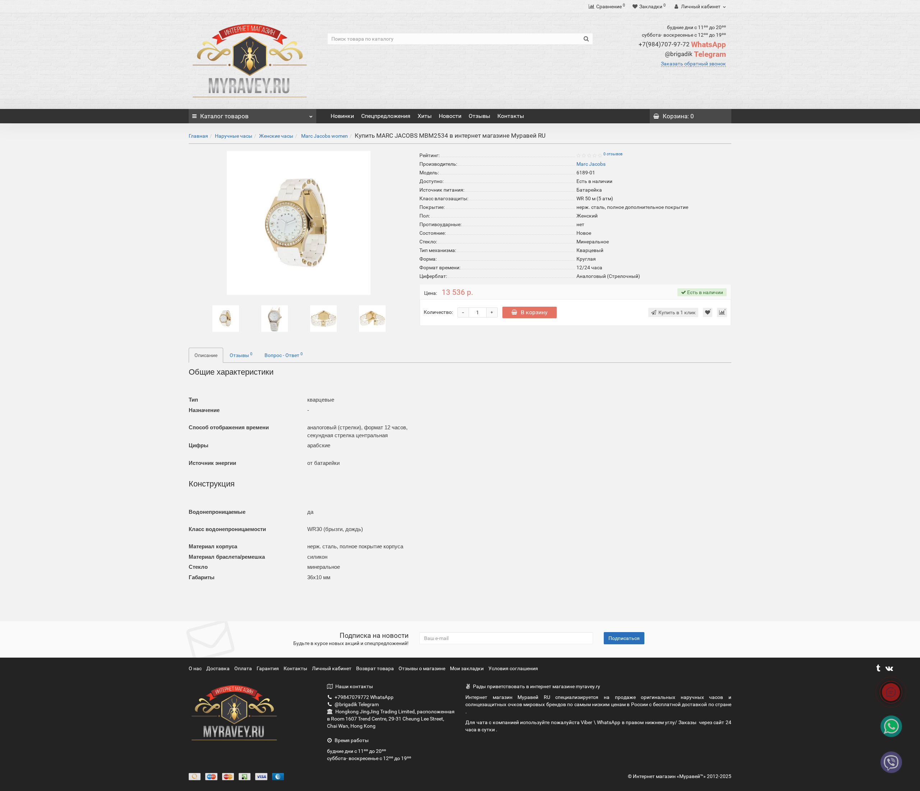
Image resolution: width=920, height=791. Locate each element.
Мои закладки (467, 668)
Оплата (243, 668)
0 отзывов (612, 154)
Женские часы (276, 136)
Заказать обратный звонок (693, 64)
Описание (205, 355)
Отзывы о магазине (422, 668)
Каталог (224, 116)
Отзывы (479, 116)
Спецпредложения (385, 116)
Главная (198, 136)
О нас (196, 668)
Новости (450, 116)
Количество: (438, 312)
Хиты (425, 116)
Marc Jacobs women (324, 136)
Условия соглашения (513, 668)
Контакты (510, 116)
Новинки (342, 116)
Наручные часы (233, 136)
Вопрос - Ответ (283, 355)
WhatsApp (682, 44)
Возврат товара (375, 668)
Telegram (695, 54)
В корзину (534, 312)
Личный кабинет (332, 668)
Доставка (218, 668)
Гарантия (268, 668)
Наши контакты (354, 686)
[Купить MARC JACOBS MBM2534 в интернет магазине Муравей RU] (225, 318)
